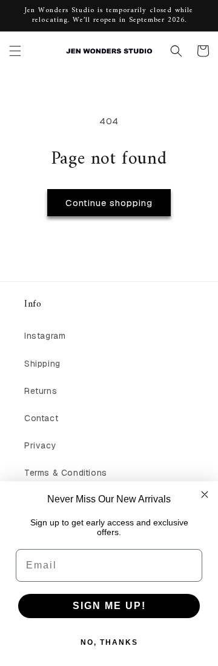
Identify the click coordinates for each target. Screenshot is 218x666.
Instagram (44, 335)
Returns (40, 390)
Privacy (40, 445)
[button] (15, 51)
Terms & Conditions (65, 472)
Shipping (42, 363)
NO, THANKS (109, 642)
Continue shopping (109, 202)
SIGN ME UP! (109, 606)
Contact (41, 418)
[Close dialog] (204, 494)
